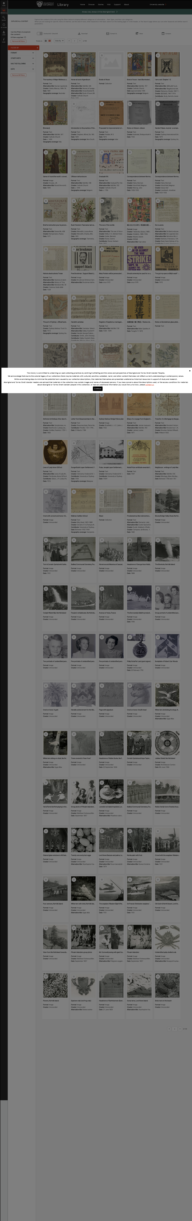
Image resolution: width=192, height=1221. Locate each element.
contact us (149, 384)
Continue (97, 389)
